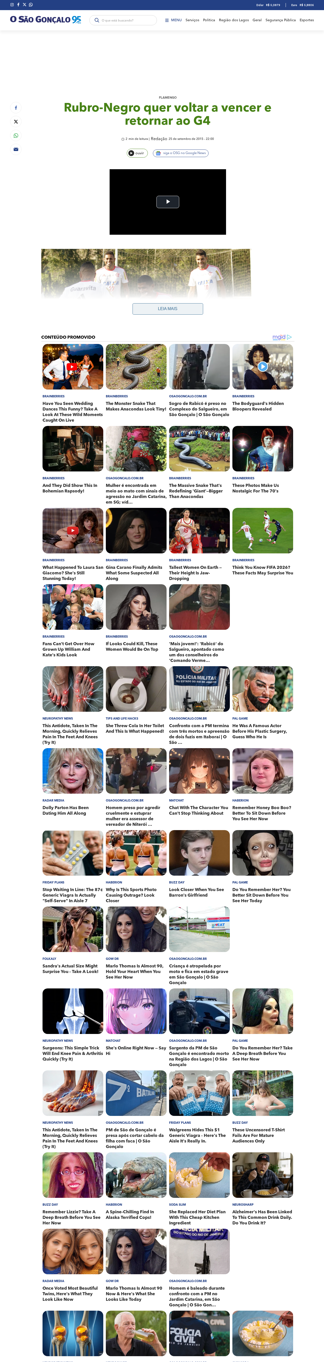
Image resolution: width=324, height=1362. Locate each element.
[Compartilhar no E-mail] (16, 149)
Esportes (307, 20)
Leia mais (167, 309)
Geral (257, 20)
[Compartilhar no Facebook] (16, 107)
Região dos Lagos (234, 20)
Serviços (192, 20)
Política (209, 20)
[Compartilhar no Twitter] (16, 121)
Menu (176, 20)
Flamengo (168, 97)
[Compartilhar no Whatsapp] (16, 135)
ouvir (139, 153)
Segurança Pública (281, 20)
